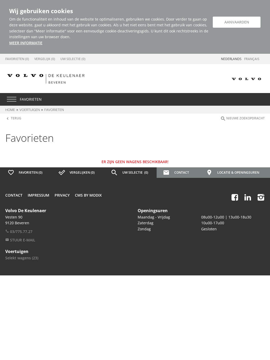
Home (10, 109)
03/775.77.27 (20, 231)
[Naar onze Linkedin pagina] (247, 197)
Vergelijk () (44, 59)
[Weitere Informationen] (45, 78)
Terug (15, 118)
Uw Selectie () (72, 59)
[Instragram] (260, 197)
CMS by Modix (88, 195)
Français (251, 59)
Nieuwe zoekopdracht (245, 118)
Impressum (38, 195)
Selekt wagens (21, 257)
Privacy (62, 195)
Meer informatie (25, 42)
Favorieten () (17, 59)
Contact (13, 195)
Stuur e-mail (22, 239)
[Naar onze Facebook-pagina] (234, 197)
